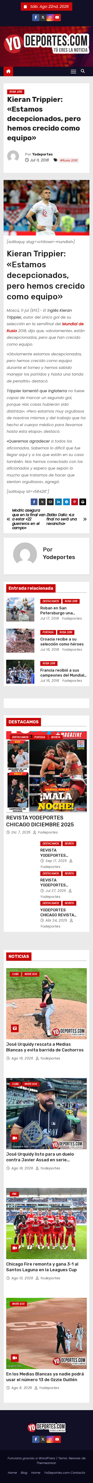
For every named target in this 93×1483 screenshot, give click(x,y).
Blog (24, 1472)
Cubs (15, 974)
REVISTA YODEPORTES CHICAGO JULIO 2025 (59, 885)
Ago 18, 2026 (22, 1168)
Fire (14, 1194)
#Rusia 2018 (69, 160)
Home (12, 1472)
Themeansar (46, 1463)
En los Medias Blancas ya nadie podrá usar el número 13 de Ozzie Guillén (45, 1376)
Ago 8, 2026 (22, 1387)
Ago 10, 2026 (22, 1278)
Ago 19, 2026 (22, 1058)
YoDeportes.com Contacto (64, 1472)
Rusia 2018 (16, 92)
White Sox (31, 974)
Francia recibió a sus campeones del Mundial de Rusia (62, 675)
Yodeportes (42, 154)
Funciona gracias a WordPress (32, 1458)
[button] (83, 71)
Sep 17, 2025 (57, 860)
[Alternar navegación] (73, 71)
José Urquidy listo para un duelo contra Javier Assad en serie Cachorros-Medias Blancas (40, 1160)
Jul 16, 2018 (49, 649)
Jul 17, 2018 (49, 618)
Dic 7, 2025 (21, 832)
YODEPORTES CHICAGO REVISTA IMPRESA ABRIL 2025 (59, 915)
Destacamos (51, 601)
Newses (75, 1458)
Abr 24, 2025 (57, 920)
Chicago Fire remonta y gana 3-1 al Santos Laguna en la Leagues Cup (42, 1267)
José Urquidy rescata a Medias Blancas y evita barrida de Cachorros (45, 1047)
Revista (55, 737)
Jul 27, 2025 (56, 890)
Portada (48, 632)
